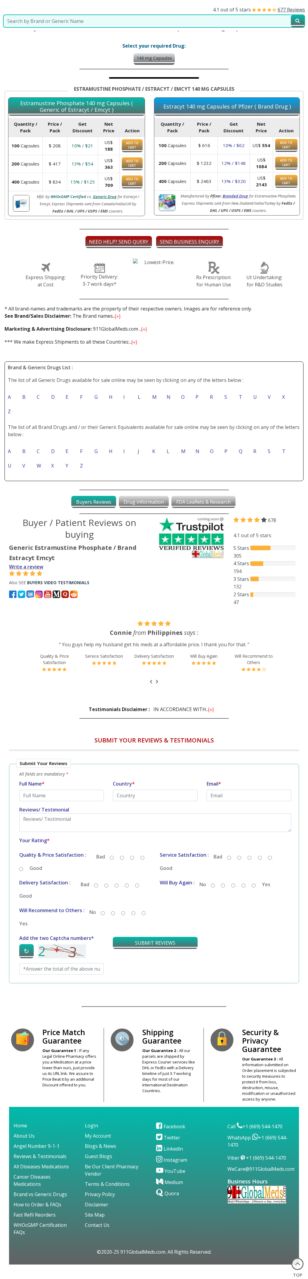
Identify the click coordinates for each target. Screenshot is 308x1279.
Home (20, 1125)
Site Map (95, 1214)
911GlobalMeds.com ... (74, 329)
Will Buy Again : (177, 882)
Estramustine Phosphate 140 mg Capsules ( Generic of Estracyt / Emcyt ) (76, 106)
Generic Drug (104, 196)
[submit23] (297, 21)
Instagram (174, 1160)
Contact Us (97, 1225)
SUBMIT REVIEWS (155, 943)
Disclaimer (96, 1204)
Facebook (173, 1126)
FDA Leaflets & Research (203, 502)
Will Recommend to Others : (52, 910)
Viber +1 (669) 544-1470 (256, 1158)
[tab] (93, 502)
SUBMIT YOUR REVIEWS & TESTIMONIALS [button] (154, 740)
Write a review (26, 566)
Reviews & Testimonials (40, 1156)
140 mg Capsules (154, 58)
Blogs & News (100, 1146)
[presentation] (151, 680)
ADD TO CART (132, 145)
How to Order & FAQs (37, 1204)
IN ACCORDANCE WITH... (149, 709)
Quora (171, 1193)
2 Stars (241, 594)
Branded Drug (235, 196)
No (202, 884)
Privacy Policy (100, 1194)
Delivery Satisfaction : (44, 882)
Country (124, 783)
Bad (100, 856)
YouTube (174, 1171)
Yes (266, 884)
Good (35, 868)
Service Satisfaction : (184, 855)
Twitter (171, 1137)
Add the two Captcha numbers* (56, 938)
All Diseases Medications (41, 1166)
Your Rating (34, 840)
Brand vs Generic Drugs (40, 1194)
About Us (24, 1136)
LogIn (91, 1125)
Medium (173, 1182)
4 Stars (241, 563)
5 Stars (241, 548)
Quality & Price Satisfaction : (52, 855)
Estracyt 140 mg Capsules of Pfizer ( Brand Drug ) (227, 106)
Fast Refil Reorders (35, 1214)
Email (214, 783)
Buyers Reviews (93, 502)
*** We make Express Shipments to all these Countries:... (69, 342)
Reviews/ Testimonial (44, 809)
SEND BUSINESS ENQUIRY (189, 241)
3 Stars (241, 579)
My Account (98, 1136)
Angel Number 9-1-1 (37, 1146)
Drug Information (144, 502)
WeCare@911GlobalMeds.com (260, 1169)
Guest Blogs (98, 1156)
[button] (154, 873)
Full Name (32, 783)
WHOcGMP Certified (68, 196)
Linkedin (172, 1148)
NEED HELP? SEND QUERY (118, 241)
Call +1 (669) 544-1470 (254, 1126)
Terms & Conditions (107, 1184)
